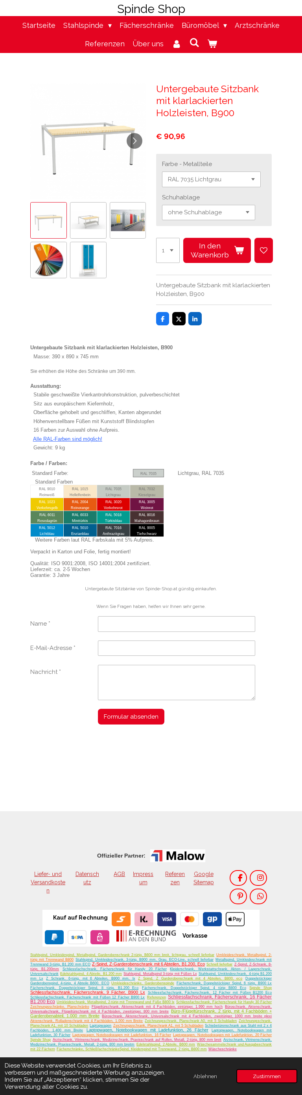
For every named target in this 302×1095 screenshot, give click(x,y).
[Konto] (176, 44)
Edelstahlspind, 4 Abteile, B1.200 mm (91, 974)
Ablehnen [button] (205, 1076)
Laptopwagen (100, 1025)
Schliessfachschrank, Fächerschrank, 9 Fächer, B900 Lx (87, 992)
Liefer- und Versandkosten (48, 882)
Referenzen (156, 997)
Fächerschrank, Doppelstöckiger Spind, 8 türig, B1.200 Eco (84, 988)
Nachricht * (45, 671)
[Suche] (194, 43)
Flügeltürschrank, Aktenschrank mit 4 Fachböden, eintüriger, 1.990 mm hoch (157, 1007)
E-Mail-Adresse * (53, 648)
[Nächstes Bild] (134, 141)
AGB (119, 874)
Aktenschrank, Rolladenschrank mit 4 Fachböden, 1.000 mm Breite (86, 1021)
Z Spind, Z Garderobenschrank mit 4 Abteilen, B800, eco (190, 978)
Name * (40, 623)
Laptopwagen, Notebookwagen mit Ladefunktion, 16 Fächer (121, 1035)
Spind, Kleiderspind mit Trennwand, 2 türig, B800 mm (163, 1049)
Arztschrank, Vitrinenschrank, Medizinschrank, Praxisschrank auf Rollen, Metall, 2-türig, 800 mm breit (137, 1040)
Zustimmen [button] (267, 1076)
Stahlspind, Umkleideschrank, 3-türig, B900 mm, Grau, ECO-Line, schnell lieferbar (145, 960)
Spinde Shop (260, 988)
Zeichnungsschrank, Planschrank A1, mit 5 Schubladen (158, 1025)
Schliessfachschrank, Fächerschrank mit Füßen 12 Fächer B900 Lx (87, 997)
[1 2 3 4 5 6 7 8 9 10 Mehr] (168, 250)
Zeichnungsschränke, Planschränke (59, 1007)
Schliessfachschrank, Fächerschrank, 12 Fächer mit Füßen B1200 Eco (210, 993)
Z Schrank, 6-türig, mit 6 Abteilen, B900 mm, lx (90, 978)
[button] (48, 220)
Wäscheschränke (222, 1049)
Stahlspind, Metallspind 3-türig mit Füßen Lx (160, 974)
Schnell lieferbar (219, 964)
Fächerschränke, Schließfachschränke (88, 1049)
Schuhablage (181, 197)
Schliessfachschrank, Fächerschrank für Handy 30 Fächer (224, 1002)
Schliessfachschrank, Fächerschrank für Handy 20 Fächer (115, 969)
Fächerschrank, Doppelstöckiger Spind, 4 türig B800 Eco (194, 988)
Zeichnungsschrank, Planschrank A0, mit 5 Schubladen (191, 1021)
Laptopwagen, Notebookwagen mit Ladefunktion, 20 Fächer (222, 1035)
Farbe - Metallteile (187, 164)
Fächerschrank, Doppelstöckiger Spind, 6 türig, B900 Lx (224, 983)
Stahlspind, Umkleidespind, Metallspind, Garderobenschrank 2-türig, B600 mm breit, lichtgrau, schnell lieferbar (122, 955)
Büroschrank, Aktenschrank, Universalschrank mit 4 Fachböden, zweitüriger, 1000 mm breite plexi (187, 1016)
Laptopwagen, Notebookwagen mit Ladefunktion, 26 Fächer (147, 1029)
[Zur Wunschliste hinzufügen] (263, 250)
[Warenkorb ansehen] (212, 44)
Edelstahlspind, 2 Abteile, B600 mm (165, 1044)
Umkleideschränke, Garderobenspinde (142, 983)
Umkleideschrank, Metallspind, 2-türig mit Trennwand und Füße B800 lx (116, 1002)
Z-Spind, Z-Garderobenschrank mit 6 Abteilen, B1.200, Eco (148, 964)
